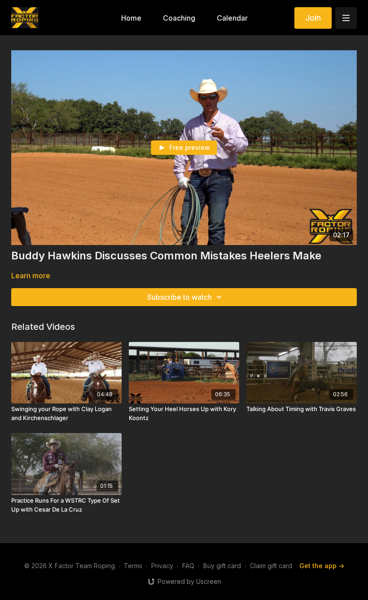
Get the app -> (321, 565)
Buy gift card (222, 565)
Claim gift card (271, 565)
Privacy (162, 565)
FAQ (188, 565)
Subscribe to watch (179, 297)
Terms (133, 565)
